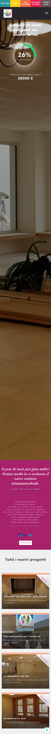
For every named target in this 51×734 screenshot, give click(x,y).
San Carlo (5, 3)
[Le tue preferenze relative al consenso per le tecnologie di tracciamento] (47, 730)
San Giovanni (25, 3)
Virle (15, 3)
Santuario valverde (35, 3)
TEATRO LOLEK (46, 3)
